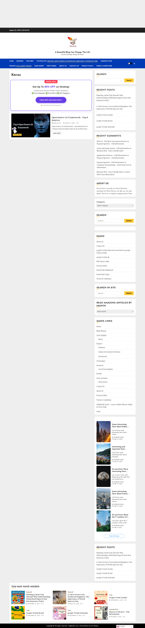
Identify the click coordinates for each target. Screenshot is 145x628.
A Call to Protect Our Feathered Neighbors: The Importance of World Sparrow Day (78, 597)
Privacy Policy (87, 66)
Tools (98, 411)
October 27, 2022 (116, 617)
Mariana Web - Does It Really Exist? (110, 172)
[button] (134, 63)
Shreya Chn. (57, 123)
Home (11, 61)
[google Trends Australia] (59, 613)
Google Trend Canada (104, 115)
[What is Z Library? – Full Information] (101, 613)
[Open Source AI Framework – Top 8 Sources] (30, 125)
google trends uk (102, 257)
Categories (100, 202)
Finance (20, 66)
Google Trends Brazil (104, 121)
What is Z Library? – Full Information (119, 613)
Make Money (39, 66)
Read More (56, 133)
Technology (67, 61)
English (122, 626)
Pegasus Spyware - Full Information (110, 162)
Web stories (102, 382)
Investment (102, 356)
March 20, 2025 (74, 604)
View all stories (114, 536)
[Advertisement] (59, 14)
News (100, 339)
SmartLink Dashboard (104, 270)
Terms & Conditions (104, 66)
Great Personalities (105, 369)
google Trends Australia (105, 127)
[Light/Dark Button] (130, 63)
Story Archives (102, 378)
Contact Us (74, 66)
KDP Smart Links (102, 261)
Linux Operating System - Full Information (113, 148)
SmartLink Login (102, 274)
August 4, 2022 (70, 123)
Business (20, 61)
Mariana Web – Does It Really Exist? (110, 151)
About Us (62, 66)
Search (101, 74)
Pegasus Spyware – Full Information (110, 144)
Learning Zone (106, 61)
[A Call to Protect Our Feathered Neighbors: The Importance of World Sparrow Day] (59, 597)
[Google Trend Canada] (101, 597)
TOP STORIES (101, 335)
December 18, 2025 (34, 604)
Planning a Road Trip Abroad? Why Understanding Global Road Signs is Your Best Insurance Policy (113, 97)
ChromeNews (84, 626)
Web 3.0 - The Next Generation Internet (112, 141)
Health (99, 374)
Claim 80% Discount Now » (51, 100)
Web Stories (51, 66)
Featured (30, 61)
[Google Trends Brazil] (18, 613)
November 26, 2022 (117, 600)
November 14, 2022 (75, 615)
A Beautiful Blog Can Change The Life (72, 52)
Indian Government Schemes (109, 352)
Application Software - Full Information (112, 155)
